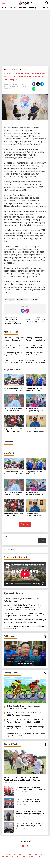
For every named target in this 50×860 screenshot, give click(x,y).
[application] (25, 574)
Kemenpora (12, 86)
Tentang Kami (36, 856)
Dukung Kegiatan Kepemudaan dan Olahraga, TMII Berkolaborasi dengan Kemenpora (26, 728)
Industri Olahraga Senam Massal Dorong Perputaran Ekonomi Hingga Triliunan (14, 346)
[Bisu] (39, 583)
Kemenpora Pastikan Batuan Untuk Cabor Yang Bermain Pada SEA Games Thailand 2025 (35, 354)
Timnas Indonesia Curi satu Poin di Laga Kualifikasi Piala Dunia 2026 (12, 321)
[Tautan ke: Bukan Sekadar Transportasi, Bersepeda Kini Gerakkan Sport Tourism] (25, 690)
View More (25, 524)
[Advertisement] (25, 38)
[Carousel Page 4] (28, 663)
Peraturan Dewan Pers (10, 856)
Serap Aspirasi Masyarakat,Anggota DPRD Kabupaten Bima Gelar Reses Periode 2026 (35, 409)
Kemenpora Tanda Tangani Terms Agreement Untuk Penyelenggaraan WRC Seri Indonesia (30, 825)
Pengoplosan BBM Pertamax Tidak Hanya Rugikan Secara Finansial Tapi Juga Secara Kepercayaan (31, 788)
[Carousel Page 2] (22, 663)
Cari (5, 537)
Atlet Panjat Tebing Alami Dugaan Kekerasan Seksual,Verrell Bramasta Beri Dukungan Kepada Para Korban (14, 339)
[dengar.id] (25, 2)
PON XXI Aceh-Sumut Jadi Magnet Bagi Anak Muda (36, 319)
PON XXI (34, 300)
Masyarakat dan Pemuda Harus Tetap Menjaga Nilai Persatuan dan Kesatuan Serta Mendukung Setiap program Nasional (36, 430)
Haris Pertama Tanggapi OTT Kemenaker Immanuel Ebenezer (24, 656)
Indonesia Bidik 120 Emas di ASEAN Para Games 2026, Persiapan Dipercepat (26, 714)
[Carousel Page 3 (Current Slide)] (25, 663)
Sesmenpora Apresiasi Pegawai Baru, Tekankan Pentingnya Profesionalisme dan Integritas (13, 354)
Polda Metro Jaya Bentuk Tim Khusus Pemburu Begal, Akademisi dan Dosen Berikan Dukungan (25, 621)
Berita (6, 86)
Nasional (25, 86)
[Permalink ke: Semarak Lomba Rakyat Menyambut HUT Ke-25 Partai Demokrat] (14, 380)
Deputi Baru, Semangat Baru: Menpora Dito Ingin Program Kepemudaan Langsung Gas (36, 361)
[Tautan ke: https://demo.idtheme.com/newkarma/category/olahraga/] (45, 673)
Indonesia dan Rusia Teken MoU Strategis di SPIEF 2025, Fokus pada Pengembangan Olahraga (35, 346)
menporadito (22, 300)
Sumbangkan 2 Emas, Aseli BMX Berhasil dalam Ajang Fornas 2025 (26, 734)
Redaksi (37, 854)
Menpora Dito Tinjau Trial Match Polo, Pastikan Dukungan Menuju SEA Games (22, 778)
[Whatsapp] (33, 89)
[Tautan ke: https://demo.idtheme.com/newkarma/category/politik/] (45, 636)
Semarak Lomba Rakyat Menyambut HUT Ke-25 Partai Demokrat (13, 389)
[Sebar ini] (33, 84)
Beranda (25, 856)
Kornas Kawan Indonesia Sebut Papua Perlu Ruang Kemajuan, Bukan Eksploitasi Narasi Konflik (14, 409)
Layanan (28, 854)
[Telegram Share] (42, 84)
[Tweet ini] (38, 84)
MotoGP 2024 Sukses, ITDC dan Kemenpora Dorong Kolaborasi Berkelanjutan (28, 800)
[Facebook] (23, 311)
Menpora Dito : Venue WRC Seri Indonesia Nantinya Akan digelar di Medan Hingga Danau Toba (30, 812)
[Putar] (7, 583)
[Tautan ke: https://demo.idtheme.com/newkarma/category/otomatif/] (45, 744)
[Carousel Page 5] (31, 663)
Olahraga (7, 88)
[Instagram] (27, 311)
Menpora (19, 86)
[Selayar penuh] (43, 583)
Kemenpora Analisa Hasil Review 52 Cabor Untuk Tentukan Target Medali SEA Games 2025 (26, 721)
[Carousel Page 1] (19, 663)
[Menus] (4, 3)
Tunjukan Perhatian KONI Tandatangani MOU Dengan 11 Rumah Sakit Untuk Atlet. (13, 430)
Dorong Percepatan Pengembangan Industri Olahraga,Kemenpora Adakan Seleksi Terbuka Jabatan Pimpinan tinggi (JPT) (36, 339)
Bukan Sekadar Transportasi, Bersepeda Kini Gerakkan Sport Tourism (25, 707)
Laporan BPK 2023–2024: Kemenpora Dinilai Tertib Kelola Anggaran (13, 361)
